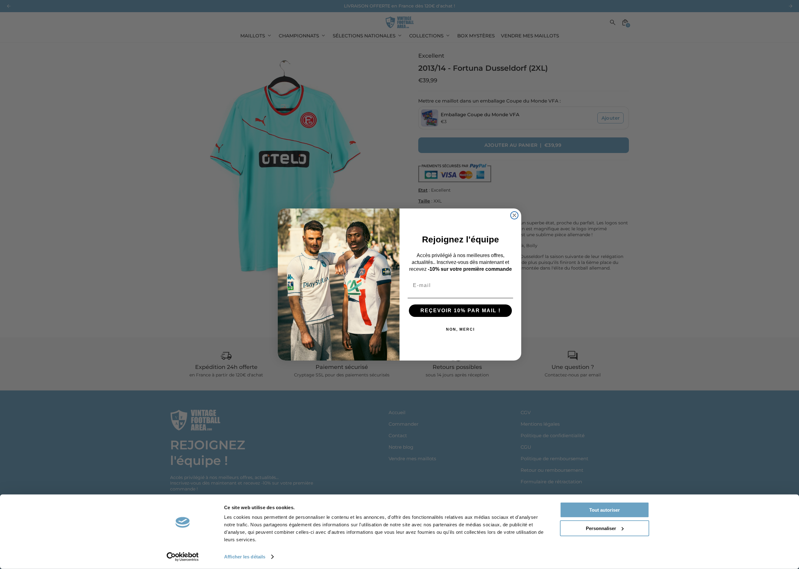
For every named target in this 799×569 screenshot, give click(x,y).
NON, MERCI (460, 329)
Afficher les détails (244, 556)
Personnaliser (601, 528)
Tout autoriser (604, 510)
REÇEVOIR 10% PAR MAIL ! (460, 310)
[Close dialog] (514, 215)
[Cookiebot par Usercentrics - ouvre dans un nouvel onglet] (182, 557)
